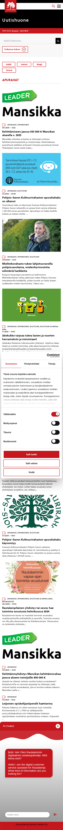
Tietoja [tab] (51, 363)
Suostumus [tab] (11, 363)
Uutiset (24, 64)
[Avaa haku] (53, 6)
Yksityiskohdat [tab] (31, 363)
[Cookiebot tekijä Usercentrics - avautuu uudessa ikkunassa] (47, 356)
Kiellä (31, 472)
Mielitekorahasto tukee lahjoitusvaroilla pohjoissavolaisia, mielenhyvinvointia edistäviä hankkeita (27, 267)
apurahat (12, 125)
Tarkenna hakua (12, 49)
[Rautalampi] (10, 6)
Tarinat (9, 70)
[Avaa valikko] (59, 6)
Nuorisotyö (8, 602)
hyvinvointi (23, 125)
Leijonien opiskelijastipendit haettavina (27, 703)
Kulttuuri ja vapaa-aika (41, 599)
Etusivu (15, 31)
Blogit (39, 64)
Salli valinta (31, 463)
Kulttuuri (22, 191)
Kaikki (8, 64)
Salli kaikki (31, 454)
